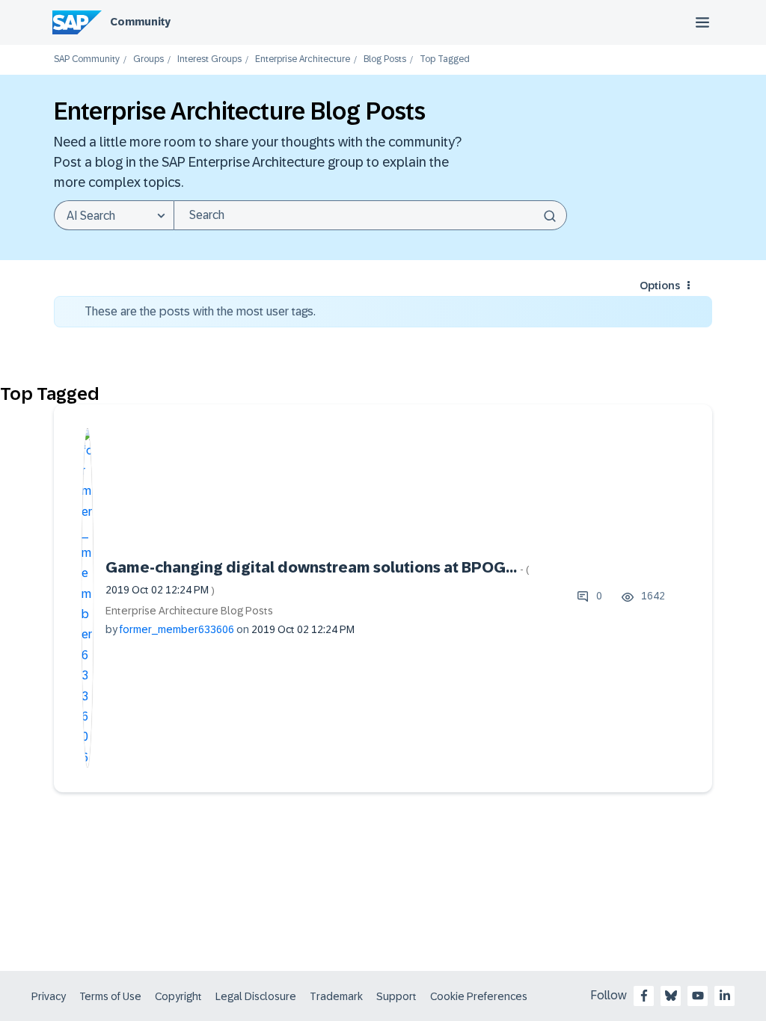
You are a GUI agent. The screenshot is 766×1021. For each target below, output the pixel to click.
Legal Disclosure (255, 996)
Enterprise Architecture (302, 59)
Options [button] (660, 286)
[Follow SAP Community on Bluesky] (671, 996)
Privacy (48, 996)
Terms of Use (110, 996)
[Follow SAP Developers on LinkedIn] (725, 996)
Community (140, 22)
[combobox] (370, 215)
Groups (148, 59)
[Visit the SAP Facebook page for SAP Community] (644, 996)
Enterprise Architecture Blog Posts (189, 611)
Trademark (336, 996)
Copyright (178, 996)
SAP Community (87, 59)
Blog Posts (385, 59)
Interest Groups (209, 59)
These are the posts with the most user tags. (200, 311)
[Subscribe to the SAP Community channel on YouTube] (698, 996)
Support (396, 996)
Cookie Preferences (478, 996)
